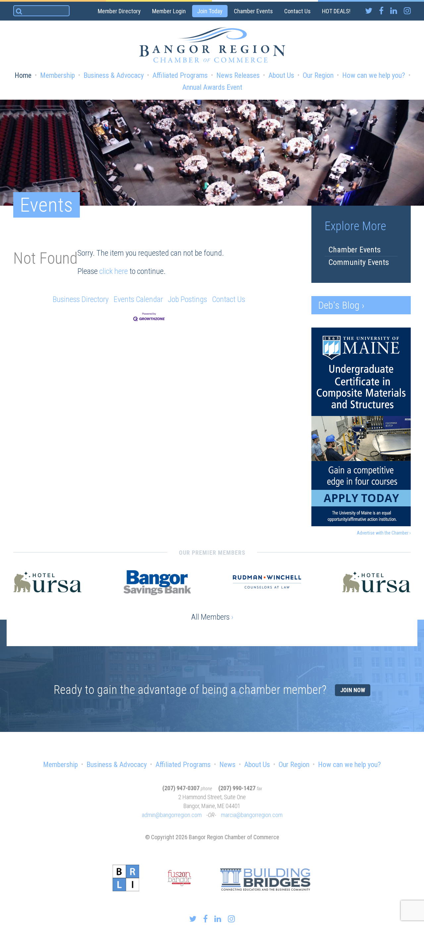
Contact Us (297, 11)
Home (23, 75)
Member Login (169, 11)
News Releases (238, 75)
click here (113, 271)
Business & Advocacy (113, 75)
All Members (212, 617)
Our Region (318, 75)
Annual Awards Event (212, 87)
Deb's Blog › (341, 305)
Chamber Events (253, 11)
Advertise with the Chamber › (384, 533)
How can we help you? (373, 75)
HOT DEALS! (336, 11)
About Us (281, 75)
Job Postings (187, 299)
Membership (57, 75)
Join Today (210, 11)
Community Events (359, 262)
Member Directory (119, 11)
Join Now (352, 690)
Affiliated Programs (180, 75)
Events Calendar (138, 299)
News (227, 764)
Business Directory (81, 299)
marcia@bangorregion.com (252, 814)
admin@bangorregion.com (172, 814)
